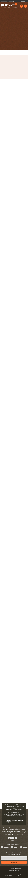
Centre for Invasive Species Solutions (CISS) (14, 807)
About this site (10, 868)
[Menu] (25, 6)
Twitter (15, 847)
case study (3, 40)
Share (14, 18)
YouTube (25, 847)
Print (19, 18)
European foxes (18, 785)
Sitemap (17, 870)
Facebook (6, 847)
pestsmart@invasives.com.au (14, 815)
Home (4, 21)
